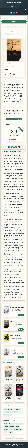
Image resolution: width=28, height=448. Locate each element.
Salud (5, 432)
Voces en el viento (14, 348)
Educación (11, 423)
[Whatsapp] (15, 147)
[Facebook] (14, 13)
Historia (6, 429)
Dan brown (14, 412)
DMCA (19, 445)
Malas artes (12, 321)
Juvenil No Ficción (18, 429)
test (20, 412)
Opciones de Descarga (14, 119)
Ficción (8, 26)
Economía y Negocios (9, 426)
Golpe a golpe (7, 412)
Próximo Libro (18, 437)
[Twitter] (11, 13)
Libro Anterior (9, 437)
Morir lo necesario (20, 396)
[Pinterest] (17, 13)
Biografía (11, 432)
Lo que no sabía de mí (15, 335)
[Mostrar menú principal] (25, 9)
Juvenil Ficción (19, 423)
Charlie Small (18, 409)
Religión (17, 426)
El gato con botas (8, 414)
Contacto (15, 445)
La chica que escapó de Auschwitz (8, 398)
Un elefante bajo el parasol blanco (8, 379)
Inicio (4, 26)
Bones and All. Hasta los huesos (19, 379)
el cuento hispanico (8, 409)
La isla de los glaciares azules (17, 307)
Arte (11, 429)
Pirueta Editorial (14, 2)
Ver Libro (21, 315)
